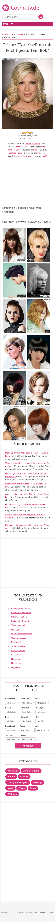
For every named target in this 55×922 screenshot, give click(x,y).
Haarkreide (16, 659)
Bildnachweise (31, 913)
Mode (10, 788)
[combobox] (12, 703)
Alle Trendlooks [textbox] (13, 740)
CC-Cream (16, 655)
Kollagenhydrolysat (20, 621)
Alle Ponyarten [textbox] (12, 721)
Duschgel (15, 629)
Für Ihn (11, 776)
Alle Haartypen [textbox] (43, 712)
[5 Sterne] (32, 132)
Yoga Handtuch (18, 625)
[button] (6, 24)
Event (22, 726)
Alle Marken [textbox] (27, 740)
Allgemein (13, 771)
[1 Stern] (23, 132)
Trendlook (9, 735)
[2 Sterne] (25, 132)
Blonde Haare (21, 147)
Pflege (21, 788)
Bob (35, 150)
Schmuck (25, 708)
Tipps (33, 788)
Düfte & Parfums (31, 771)
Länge (37, 699)
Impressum (5, 913)
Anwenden (28, 746)
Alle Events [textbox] (25, 730)
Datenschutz (18, 913)
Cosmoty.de (7, 34)
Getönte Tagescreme (21, 612)
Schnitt (8, 708)
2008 (45, 156)
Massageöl (16, 642)
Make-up (37, 782)
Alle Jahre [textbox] (41, 730)
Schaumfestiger (18, 646)
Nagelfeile (16, 667)
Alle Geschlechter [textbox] (13, 703)
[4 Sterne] (30, 132)
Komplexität (10, 726)
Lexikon (24, 776)
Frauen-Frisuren (32, 144)
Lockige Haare (15, 153)
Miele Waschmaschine (21, 633)
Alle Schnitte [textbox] (12, 712)
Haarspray (16, 663)
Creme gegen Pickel (20, 608)
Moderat (41, 153)
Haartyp (39, 708)
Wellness (12, 794)
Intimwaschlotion (19, 617)
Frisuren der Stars (22, 156)
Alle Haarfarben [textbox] (28, 703)
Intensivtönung (18, 650)
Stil (37, 717)
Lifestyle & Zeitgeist (18, 782)
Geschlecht (10, 699)
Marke (23, 735)
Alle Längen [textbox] (41, 703)
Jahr (37, 726)
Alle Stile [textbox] (41, 721)
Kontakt (43, 913)
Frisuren (19, 34)
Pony (7, 717)
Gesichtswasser (18, 638)
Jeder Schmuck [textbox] (28, 712)
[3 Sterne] (27, 132)
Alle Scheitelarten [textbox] (28, 721)
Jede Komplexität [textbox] (13, 730)
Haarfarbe (25, 699)
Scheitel (24, 717)
